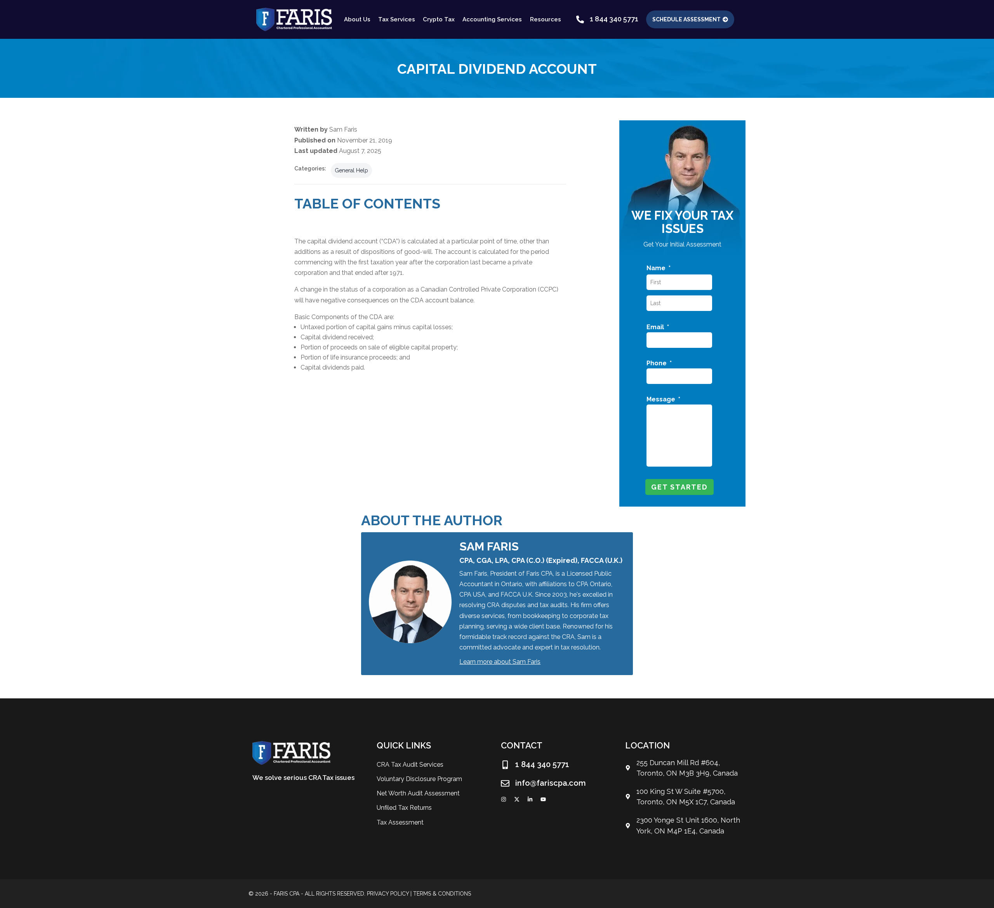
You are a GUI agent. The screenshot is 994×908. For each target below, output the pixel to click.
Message (663, 399)
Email (657, 327)
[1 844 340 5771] (580, 19)
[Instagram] (503, 799)
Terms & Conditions (442, 894)
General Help (351, 170)
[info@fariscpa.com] (505, 783)
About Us (357, 19)
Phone (659, 363)
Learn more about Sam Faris (499, 661)
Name (658, 268)
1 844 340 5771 (614, 19)
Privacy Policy (388, 894)
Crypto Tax (439, 19)
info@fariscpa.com (550, 783)
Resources (545, 19)
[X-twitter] (517, 799)
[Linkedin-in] (530, 799)
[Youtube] (543, 799)
